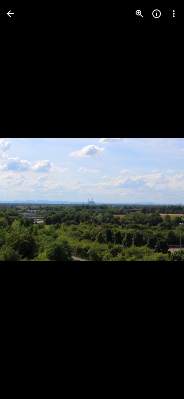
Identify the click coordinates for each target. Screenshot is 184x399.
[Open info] (156, 13)
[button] (24, 199)
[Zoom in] (139, 13)
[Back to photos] (10, 13)
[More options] (173, 13)
